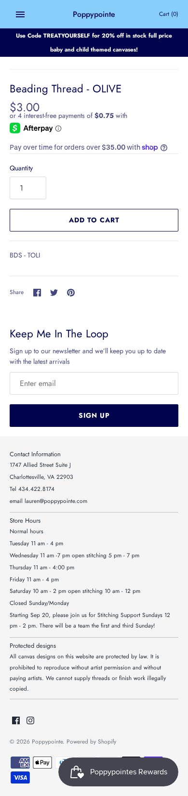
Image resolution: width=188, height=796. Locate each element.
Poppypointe (47, 741)
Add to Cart (94, 220)
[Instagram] (30, 721)
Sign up (94, 415)
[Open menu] (20, 14)
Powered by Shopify (91, 741)
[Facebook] (16, 721)
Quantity (21, 168)
